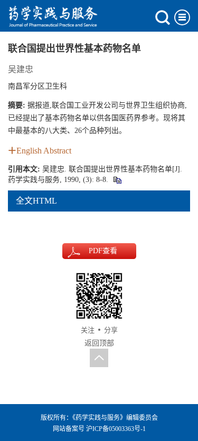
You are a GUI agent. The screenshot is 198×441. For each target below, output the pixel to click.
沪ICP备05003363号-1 (116, 429)
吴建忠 (20, 69)
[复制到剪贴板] (117, 180)
